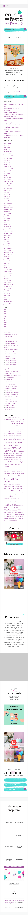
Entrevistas (8, 390)
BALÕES (22, 421)
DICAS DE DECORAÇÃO (16, 462)
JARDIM (12, 491)
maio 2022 (7, 196)
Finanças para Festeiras (12, 392)
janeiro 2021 (7, 229)
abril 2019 (6, 265)
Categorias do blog (14, 38)
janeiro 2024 (7, 166)
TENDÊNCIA (8, 520)
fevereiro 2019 (8, 269)
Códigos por (18, 907)
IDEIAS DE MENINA (17, 484)
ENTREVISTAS (10, 469)
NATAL (11, 497)
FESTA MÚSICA (13, 482)
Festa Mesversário (10, 354)
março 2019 (7, 267)
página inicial (16, 92)
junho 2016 (7, 293)
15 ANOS (9, 417)
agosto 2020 (7, 239)
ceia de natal (7, 431)
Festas (6, 347)
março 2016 (7, 299)
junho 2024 (7, 162)
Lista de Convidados (11, 407)
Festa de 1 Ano (9, 405)
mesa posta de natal (12, 492)
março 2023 (7, 175)
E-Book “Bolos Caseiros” (11, 112)
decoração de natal (17, 453)
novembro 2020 (8, 233)
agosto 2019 (7, 256)
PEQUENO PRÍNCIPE (10, 503)
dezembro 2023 (8, 169)
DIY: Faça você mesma (11, 401)
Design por (7, 907)
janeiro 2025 (7, 154)
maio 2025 (7, 147)
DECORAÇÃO (7, 437)
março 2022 (7, 201)
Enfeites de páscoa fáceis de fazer (14, 125)
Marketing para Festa (11, 394)
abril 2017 (6, 278)
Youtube (14, 528)
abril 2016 (6, 297)
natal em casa (21, 497)
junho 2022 (7, 194)
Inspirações (7, 369)
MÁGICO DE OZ (6, 497)
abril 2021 (6, 222)
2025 (5, 309)
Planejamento (7, 399)
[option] (14, 60)
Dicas (5, 339)
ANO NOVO (12, 419)
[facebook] (17, 6)
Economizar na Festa (11, 341)
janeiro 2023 (7, 179)
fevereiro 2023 (8, 177)
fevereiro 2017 (8, 280)
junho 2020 (7, 244)
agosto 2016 (7, 289)
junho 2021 (7, 218)
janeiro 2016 (7, 304)
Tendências (8, 382)
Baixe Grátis (7, 332)
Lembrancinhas (9, 377)
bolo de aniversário (17, 423)
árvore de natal (14, 520)
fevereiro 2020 (8, 248)
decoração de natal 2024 (9, 455)
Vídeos (6, 412)
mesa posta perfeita (12, 494)
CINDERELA (13, 433)
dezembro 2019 (8, 252)
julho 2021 (6, 216)
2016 (5, 327)
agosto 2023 (7, 171)
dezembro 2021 (8, 207)
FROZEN (6, 484)
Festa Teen (8, 356)
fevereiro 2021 (8, 226)
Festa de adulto (9, 352)
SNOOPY (16, 512)
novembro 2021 (8, 209)
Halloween (7, 367)
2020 (5, 320)
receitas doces (6, 512)
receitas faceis (11, 512)
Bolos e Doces (9, 373)
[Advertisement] (14, 667)
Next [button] (26, 61)
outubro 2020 (7, 235)
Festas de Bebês (10, 358)
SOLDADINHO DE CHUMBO (16, 518)
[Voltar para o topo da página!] (14, 894)
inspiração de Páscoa (15, 488)
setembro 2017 (8, 274)
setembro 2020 (8, 237)
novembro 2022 (8, 184)
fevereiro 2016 (8, 301)
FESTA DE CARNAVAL (15, 473)
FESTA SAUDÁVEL (19, 482)
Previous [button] (2, 61)
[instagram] (19, 6)
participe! (14, 883)
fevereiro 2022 (8, 203)
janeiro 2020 (7, 250)
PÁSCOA (7, 510)
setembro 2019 (8, 254)
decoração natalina (8, 459)
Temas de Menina (10, 360)
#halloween (6, 417)
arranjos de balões (7, 421)
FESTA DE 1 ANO (12, 471)
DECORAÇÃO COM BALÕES (10, 439)
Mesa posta (8, 379)
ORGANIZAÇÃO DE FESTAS (11, 499)
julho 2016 (6, 291)
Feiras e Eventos (10, 343)
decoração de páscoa (15, 457)
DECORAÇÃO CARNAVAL (16, 437)
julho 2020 (6, 241)
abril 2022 (6, 199)
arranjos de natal (15, 421)
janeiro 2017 (7, 282)
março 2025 (7, 149)
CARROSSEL (20, 429)
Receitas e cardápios (11, 345)
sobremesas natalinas (8, 518)
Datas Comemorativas (11, 349)
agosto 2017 (7, 276)
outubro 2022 (7, 186)
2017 (5, 324)
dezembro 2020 (8, 231)
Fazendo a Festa (10, 403)
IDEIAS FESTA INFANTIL (9, 486)
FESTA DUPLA (11, 476)
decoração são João (16, 459)
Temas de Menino (10, 362)
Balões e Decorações (11, 371)
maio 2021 (7, 220)
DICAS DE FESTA (8, 464)
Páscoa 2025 (16, 510)
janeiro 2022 (7, 205)
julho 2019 (6, 259)
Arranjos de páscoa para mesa (12, 123)
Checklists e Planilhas (11, 334)
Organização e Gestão (11, 397)
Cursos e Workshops (11, 386)
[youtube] (23, 6)
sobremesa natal (11, 514)
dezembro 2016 (8, 284)
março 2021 (7, 224)
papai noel (16, 501)
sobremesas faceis (11, 516)
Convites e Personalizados (13, 375)
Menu (7, 5)
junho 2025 (7, 145)
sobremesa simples (19, 516)
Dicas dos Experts (10, 388)
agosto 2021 (7, 214)
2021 (5, 318)
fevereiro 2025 (8, 151)
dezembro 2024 (8, 156)
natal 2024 (15, 497)
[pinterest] (21, 6)
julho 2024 (6, 160)
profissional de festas (13, 507)
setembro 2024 (8, 158)
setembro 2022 (8, 188)
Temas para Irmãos (10, 364)
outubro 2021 (7, 211)
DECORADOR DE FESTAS (16, 435)
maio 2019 (7, 263)
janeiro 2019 (7, 271)
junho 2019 (7, 261)
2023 (5, 314)
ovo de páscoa (10, 501)
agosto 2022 (7, 190)
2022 (5, 316)
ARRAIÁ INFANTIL (20, 419)
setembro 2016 (8, 286)
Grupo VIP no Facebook (14, 867)
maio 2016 (7, 295)
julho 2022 (6, 192)
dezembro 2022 (8, 181)
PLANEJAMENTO (10, 505)
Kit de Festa (8, 336)
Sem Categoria (8, 410)
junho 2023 (7, 173)
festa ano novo (16, 469)
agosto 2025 (7, 143)
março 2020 (7, 246)
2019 (5, 322)
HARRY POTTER (11, 484)
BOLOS (18, 426)
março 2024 (7, 164)
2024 (5, 312)
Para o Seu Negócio (9, 384)
